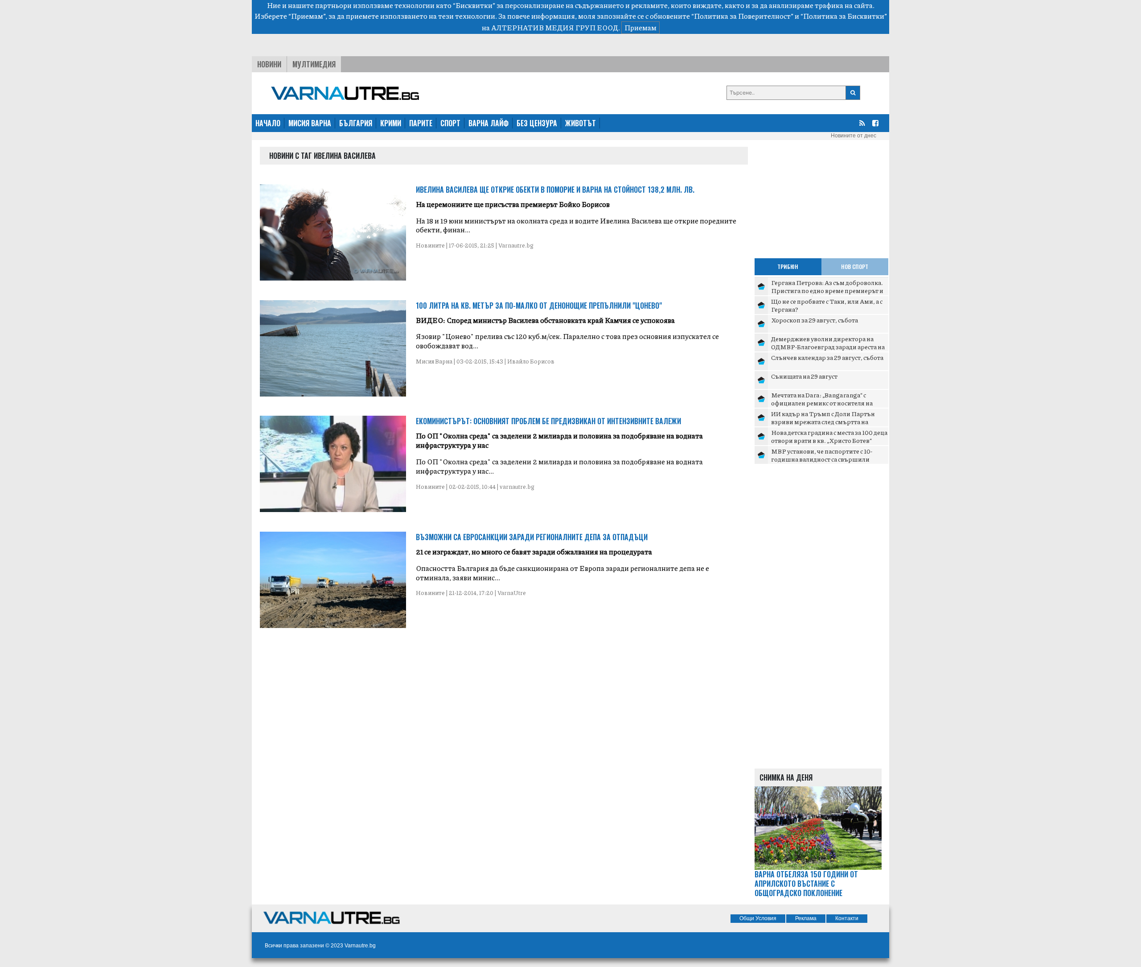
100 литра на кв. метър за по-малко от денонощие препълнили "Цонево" (539, 305)
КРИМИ (390, 123)
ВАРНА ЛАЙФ (488, 123)
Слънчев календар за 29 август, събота (827, 357)
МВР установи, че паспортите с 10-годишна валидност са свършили (821, 454)
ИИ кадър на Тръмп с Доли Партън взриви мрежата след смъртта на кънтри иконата (823, 421)
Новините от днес (853, 135)
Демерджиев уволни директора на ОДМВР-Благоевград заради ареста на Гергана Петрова (828, 346)
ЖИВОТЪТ (580, 123)
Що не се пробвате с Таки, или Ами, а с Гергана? (826, 305)
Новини (269, 64)
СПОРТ (450, 123)
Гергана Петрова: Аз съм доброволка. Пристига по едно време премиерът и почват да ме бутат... (827, 290)
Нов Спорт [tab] (854, 266)
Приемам (640, 27)
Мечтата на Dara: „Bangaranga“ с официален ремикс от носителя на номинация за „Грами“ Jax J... (822, 402)
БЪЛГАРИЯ (355, 123)
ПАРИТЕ (420, 123)
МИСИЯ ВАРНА (309, 123)
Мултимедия (314, 64)
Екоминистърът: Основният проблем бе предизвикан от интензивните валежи (548, 421)
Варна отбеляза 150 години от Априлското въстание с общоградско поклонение (806, 883)
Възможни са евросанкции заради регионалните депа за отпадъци (532, 537)
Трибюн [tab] (787, 266)
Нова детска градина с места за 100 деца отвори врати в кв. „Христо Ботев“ (829, 436)
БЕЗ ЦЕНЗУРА (537, 123)
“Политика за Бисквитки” (843, 16)
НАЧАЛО (267, 123)
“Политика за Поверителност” (742, 16)
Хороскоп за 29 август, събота (814, 319)
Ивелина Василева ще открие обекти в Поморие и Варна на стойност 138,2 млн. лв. (555, 189)
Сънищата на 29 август (804, 376)
